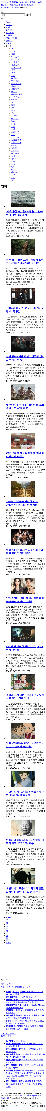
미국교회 (15, 57)
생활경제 (15, 86)
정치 (13, 49)
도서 (13, 113)
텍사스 (17, 5)
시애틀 (11, 5)
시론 (13, 129)
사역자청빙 (16, 143)
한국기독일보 (27, 5)
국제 (13, 54)
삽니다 (14, 145)
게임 (13, 102)
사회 (13, 51)
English (21, 2)
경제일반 (15, 89)
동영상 (9, 41)
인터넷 (14, 100)
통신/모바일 (16, 94)
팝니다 (14, 148)
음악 (13, 108)
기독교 (9, 25)
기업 (13, 75)
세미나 (14, 159)
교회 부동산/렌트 (8, 1033)
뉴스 (8, 22)
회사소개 (5, 1098)
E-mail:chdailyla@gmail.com (29, 1096)
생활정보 (15, 118)
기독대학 (10, 35)
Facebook (9, 7)
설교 (13, 156)
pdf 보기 (9, 43)
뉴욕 (40, 2)
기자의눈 (15, 137)
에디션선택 (6, 2)
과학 (13, 105)
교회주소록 (16, 67)
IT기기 (14, 92)
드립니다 (15, 151)
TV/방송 (15, 116)
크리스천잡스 (7, 984)
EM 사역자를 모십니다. (21, 997)
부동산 (14, 78)
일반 (13, 167)
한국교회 (15, 62)
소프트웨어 (16, 97)
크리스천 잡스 (12, 38)
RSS (3, 7)
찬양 (13, 164)
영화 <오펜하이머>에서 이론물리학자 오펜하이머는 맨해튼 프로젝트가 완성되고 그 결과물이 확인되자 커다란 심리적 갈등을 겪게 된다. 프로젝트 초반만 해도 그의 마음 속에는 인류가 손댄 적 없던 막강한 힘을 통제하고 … (25, 903)
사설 (13, 124)
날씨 (13, 121)
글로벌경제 (16, 84)
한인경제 (15, 81)
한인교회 (15, 59)
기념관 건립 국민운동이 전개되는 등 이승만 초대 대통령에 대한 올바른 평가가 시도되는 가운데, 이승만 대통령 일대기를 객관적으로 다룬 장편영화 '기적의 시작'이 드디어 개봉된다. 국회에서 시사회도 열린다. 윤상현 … (25, 855)
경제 (8, 27)
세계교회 (15, 65)
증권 (13, 73)
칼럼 (13, 126)
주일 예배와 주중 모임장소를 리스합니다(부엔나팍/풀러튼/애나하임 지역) (25, 1084)
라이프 (9, 30)
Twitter (16, 7)
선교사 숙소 (15, 1041)
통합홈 (15, 2)
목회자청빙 (16, 140)
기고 (13, 135)
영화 (13, 110)
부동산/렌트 (6, 1036)
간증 (13, 161)
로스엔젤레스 (31, 2)
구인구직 (15, 153)
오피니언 (10, 33)
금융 (13, 70)
